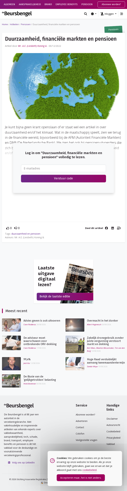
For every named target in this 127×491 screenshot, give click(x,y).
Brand (48, 4)
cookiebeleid (89, 469)
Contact (80, 427)
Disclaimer (112, 418)
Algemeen (9, 4)
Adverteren (81, 421)
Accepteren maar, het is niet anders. (80, 477)
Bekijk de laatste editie (55, 296)
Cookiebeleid (113, 431)
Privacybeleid (113, 437)
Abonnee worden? (111, 4)
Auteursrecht (113, 425)
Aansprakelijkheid (30, 4)
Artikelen (14, 24)
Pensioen (87, 4)
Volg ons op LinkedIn (23, 462)
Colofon (80, 433)
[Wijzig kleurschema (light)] (93, 14)
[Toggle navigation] (121, 14)
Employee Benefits (67, 4)
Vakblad (110, 444)
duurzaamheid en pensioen (25, 233)
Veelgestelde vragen (86, 440)
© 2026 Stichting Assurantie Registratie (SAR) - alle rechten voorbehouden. (44, 479)
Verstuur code (63, 178)
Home (5, 24)
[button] (108, 14)
